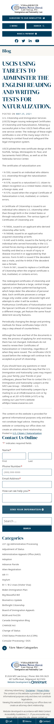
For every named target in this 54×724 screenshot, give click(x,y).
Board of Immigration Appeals (18, 610)
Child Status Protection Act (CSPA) (20, 635)
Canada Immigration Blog (16, 620)
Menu (15, 26)
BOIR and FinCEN (11, 615)
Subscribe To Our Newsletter (25, 18)
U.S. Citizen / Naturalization (27, 433)
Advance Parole (10, 564)
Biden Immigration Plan (14, 589)
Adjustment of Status (13, 549)
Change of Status (11, 630)
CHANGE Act (8, 625)
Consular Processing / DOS (16, 640)
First (4, 460)
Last (30, 460)
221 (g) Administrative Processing (20, 543)
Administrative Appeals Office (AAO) (21, 554)
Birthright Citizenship (13, 605)
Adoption (7, 559)
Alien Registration (11, 569)
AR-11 (5, 574)
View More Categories (23, 647)
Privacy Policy (43, 690)
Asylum (6, 579)
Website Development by (27, 682)
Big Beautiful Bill (11, 594)
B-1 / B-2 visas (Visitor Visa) (16, 584)
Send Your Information (25, 509)
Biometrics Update (12, 600)
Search (38, 26)
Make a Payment (25, 34)
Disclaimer (30, 690)
